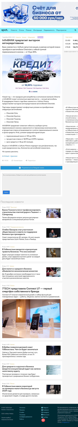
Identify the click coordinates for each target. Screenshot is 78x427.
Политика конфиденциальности (26, 415)
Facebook (46, 410)
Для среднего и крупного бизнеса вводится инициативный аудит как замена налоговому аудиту (21, 368)
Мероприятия (61, 30)
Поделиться (31, 160)
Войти (6, 192)
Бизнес (12, 246)
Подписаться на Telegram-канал (32, 168)
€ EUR (68, 44)
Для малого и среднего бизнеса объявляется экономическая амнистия (20, 270)
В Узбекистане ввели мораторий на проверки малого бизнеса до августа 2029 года (20, 388)
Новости (14, 30)
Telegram (45, 407)
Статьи (21, 30)
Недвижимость (49, 30)
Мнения (28, 30)
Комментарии (18, 160)
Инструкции (37, 30)
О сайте (22, 412)
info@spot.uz (65, 422)
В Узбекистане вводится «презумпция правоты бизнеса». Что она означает (19, 250)
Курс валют (69, 37)
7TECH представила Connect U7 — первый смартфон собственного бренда (27, 290)
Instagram (46, 412)
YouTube (45, 417)
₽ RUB (68, 47)
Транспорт (13, 207)
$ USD (68, 40)
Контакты (22, 407)
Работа (22, 419)
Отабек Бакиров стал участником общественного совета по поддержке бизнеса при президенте (19, 232)
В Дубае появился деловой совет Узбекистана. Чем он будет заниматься (20, 348)
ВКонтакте (46, 414)
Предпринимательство (17, 227)
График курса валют (70, 51)
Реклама (22, 410)
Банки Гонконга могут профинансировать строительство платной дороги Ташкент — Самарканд (21, 212)
